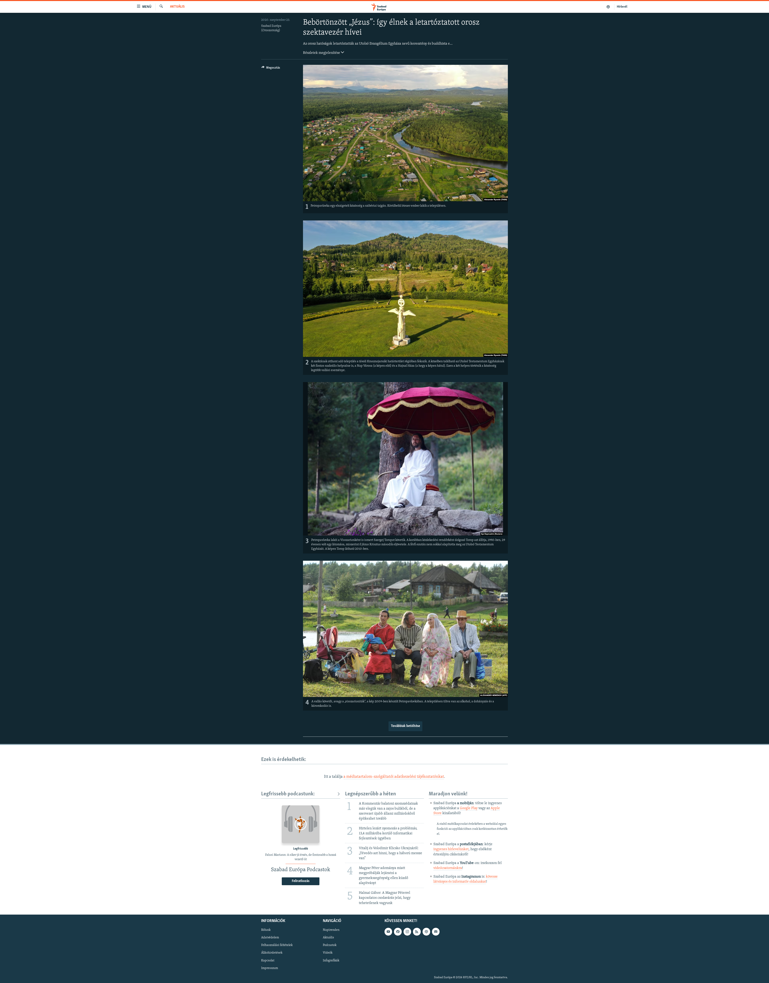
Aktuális (177, 7)
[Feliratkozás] (436, 931)
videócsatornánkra (447, 868)
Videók (327, 952)
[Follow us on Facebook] (398, 931)
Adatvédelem (270, 937)
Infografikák (331, 960)
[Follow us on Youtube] (388, 931)
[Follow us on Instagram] (407, 931)
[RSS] (417, 931)
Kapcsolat (267, 960)
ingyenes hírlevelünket (451, 849)
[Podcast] (426, 931)
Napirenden (331, 930)
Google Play (469, 808)
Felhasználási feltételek (277, 945)
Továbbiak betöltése (405, 726)
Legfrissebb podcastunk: (288, 794)
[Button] (270, 68)
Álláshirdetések (271, 952)
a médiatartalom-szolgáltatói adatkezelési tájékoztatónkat (393, 777)
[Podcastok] (608, 7)
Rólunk (266, 930)
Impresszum (269, 968)
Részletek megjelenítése (322, 53)
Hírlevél (622, 6)
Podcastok (329, 945)
